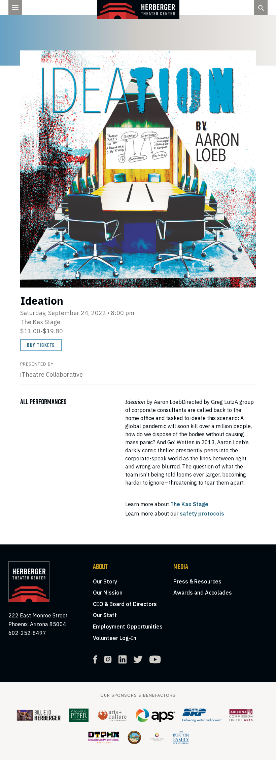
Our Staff (105, 615)
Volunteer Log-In (114, 638)
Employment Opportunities (128, 626)
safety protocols (202, 513)
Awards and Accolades (202, 592)
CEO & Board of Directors (125, 604)
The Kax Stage (189, 504)
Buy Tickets (41, 345)
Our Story (105, 581)
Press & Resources (197, 581)
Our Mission (108, 592)
